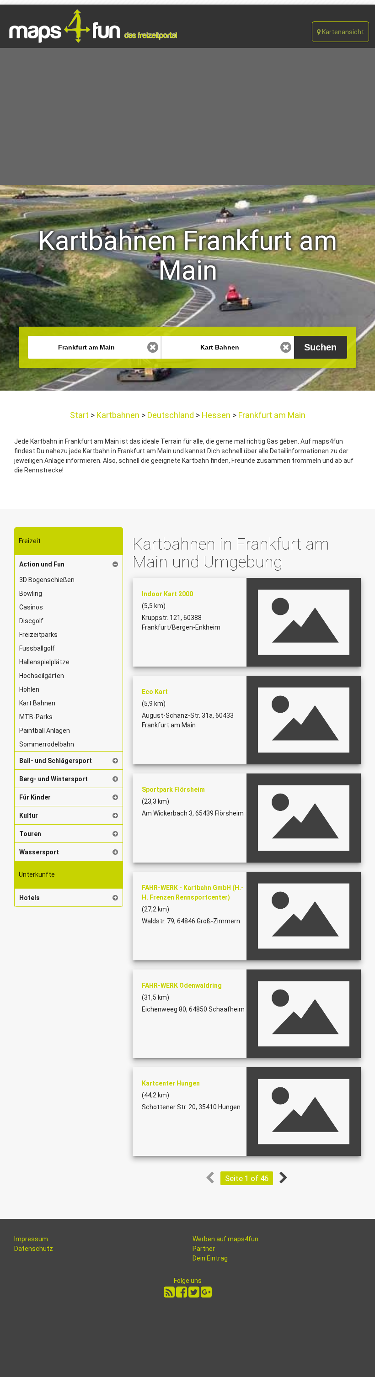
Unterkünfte (37, 874)
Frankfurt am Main (270, 415)
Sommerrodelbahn (46, 744)
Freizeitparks (38, 634)
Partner (204, 1248)
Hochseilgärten (41, 675)
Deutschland (170, 415)
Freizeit (30, 541)
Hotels (29, 897)
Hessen (216, 415)
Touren (30, 833)
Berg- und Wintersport (53, 779)
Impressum (31, 1239)
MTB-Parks (36, 716)
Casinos (31, 607)
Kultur (28, 815)
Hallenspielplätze (44, 662)
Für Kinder (35, 797)
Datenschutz (33, 1248)
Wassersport (39, 852)
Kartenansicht (342, 32)
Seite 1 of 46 (246, 1178)
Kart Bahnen (37, 703)
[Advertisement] (187, 116)
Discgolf (31, 621)
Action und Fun (41, 564)
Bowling (30, 593)
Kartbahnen (118, 415)
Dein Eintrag (210, 1258)
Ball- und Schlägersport (55, 760)
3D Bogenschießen (47, 579)
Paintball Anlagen (44, 730)
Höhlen (29, 689)
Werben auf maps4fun (225, 1239)
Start (80, 415)
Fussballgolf (37, 648)
